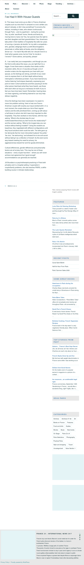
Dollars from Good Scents (61, 368)
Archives (70, 4)
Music (63, 430)
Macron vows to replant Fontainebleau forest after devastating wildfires (57, 558)
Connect (16, 9)
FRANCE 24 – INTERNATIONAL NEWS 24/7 (54, 534)
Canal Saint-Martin (58, 263)
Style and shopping (59, 445)
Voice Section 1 (70, 448)
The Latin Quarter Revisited (62, 230)
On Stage (56, 433)
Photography (70, 437)
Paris (14, 4)
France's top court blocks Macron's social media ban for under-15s (56, 539)
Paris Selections (58, 437)
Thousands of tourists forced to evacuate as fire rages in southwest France (59, 548)
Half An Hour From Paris (60, 266)
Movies (55, 430)
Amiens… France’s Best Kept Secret (65, 346)
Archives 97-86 (66, 419)
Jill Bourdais (13, 13)
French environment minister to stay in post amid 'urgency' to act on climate (59, 550)
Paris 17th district (58, 242)
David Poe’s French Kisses (61, 309)
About (7, 9)
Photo (41, 4)
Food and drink (58, 426)
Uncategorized (58, 448)
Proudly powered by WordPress (20, 562)
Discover (25, 4)
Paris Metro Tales (58, 297)
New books (70, 430)
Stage (50, 4)
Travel (71, 445)
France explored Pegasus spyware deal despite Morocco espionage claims (59, 555)
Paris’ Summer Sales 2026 (61, 270)
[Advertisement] (68, 467)
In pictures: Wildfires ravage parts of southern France (52, 546)
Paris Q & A (12, 186)
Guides (68, 426)
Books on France (59, 422)
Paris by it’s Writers (59, 218)
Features (70, 422)
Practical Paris (58, 441)
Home (7, 4)
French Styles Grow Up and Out (63, 356)
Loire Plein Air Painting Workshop (64, 206)
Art (34, 4)
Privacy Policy (5, 562)
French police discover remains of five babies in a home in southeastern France (53, 542)
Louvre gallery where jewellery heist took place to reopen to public (56, 553)
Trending (59, 4)
